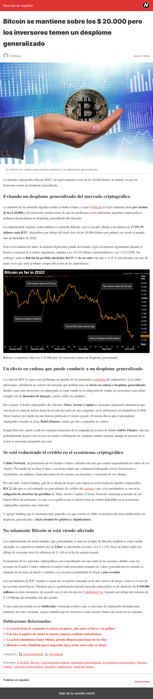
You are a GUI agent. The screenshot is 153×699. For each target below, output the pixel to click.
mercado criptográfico (28, 666)
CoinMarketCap (93, 592)
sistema (89, 488)
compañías (100, 379)
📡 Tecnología (54, 654)
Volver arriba (142, 681)
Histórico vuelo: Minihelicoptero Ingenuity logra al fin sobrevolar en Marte (56, 645)
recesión (49, 666)
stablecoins (64, 666)
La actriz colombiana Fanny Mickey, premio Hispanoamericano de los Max (56, 639)
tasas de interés (83, 666)
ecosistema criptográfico (119, 662)
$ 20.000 (23, 662)
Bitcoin (98, 207)
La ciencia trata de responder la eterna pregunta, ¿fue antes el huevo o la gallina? (61, 628)
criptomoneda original (55, 662)
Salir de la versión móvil (76, 693)
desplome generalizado (86, 662)
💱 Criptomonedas (31, 654)
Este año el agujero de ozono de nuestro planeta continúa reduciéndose (54, 634)
